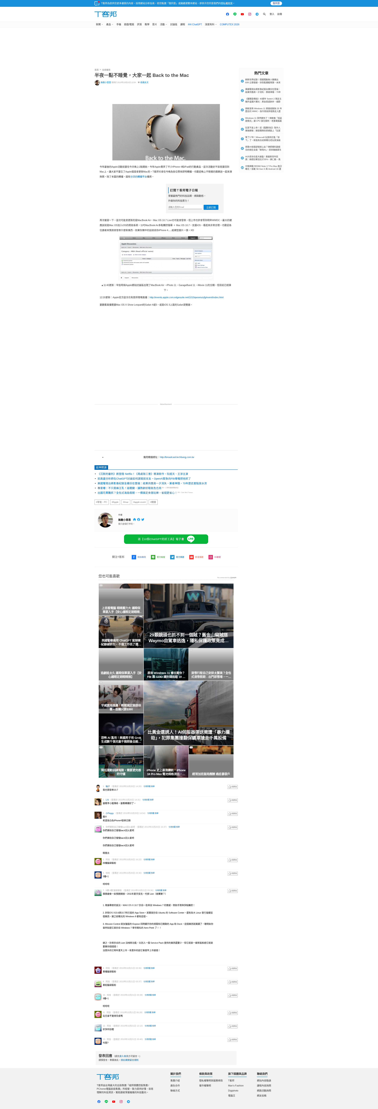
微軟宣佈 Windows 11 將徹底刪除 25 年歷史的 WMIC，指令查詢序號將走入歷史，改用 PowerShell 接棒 (263, 111)
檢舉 (153, 786)
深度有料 (209, 24)
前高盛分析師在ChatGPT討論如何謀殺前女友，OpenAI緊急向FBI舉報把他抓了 (144, 478)
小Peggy (110, 813)
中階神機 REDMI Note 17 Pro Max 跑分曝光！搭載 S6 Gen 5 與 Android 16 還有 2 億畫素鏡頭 (263, 169)
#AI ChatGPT (195, 24)
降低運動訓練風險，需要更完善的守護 (121, 772)
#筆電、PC (101, 502)
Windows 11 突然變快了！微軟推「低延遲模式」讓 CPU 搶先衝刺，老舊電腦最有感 (263, 121)
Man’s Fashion (236, 1085)
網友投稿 (261, 1095)
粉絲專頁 (142, 557)
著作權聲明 (205, 1085)
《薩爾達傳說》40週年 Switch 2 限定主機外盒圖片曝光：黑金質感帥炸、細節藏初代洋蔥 (263, 102)
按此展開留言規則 (130, 1060)
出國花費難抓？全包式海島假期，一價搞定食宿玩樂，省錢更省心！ (137, 492)
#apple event (139, 502)
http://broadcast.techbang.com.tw (177, 457)
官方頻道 (180, 557)
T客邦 (231, 1080)
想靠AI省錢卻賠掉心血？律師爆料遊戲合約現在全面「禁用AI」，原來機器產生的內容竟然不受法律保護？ (263, 150)
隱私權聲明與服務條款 (211, 1080)
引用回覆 (147, 786)
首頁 (96, 70)
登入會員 (123, 1056)
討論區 (173, 24)
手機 (118, 24)
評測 (139, 24)
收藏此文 (144, 82)
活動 (162, 24)
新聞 (98, 24)
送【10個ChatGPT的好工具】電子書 (161, 539)
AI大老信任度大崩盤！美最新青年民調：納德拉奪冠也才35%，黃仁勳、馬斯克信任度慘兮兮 (262, 159)
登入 (272, 14)
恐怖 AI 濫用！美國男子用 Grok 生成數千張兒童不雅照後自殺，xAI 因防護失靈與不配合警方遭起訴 (121, 740)
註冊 (279, 14)
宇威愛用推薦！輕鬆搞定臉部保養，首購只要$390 (121, 707)
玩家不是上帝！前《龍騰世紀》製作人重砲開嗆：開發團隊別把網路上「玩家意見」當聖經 (262, 130)
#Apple (115, 502)
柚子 (108, 786)
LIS (107, 800)
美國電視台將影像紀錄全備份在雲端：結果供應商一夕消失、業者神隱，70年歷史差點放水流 (152, 483)
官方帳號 (161, 557)
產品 (108, 24)
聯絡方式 (175, 1090)
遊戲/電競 (129, 24)
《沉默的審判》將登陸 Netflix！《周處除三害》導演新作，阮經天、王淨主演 (143, 473)
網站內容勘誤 (264, 1080)
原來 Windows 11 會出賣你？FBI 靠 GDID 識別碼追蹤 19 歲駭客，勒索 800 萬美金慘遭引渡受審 (166, 675)
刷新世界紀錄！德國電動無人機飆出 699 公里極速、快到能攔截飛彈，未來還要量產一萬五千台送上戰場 (262, 82)
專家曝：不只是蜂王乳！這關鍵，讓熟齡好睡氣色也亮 (129, 488)
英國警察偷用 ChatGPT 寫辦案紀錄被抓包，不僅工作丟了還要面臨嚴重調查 (121, 642)
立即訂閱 (211, 207)
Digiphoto (233, 1090)
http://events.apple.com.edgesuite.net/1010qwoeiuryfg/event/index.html (187, 297)
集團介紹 (175, 1080)
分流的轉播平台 (138, 176)
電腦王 (231, 1095)
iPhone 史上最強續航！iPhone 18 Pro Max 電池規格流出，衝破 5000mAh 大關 (166, 772)
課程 (182, 24)
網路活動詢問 (264, 1090)
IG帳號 (217, 557)
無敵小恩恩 (106, 82)
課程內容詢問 (264, 1085)
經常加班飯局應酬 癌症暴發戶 (211, 774)
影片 (154, 24)
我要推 (232, 787)
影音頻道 (199, 557)
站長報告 (106, 70)
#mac (126, 502)
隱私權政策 (227, 3)
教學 (147, 24)
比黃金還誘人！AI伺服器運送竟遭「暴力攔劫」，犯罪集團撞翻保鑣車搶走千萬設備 (189, 735)
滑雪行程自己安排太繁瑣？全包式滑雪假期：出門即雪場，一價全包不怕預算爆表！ (211, 675)
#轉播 (153, 502)
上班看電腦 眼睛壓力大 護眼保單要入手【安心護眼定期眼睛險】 (121, 610)
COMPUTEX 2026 (229, 24)
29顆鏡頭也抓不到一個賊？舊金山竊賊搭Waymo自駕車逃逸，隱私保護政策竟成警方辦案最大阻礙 (189, 637)
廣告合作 (175, 1085)
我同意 (276, 3)
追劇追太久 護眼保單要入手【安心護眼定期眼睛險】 (121, 674)
